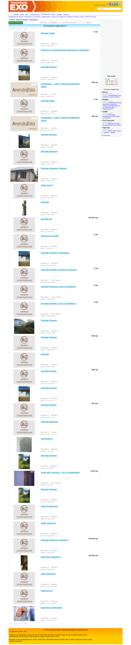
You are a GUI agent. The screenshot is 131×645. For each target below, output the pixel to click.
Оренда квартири (49, 506)
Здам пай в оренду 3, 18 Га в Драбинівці (60, 472)
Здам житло (46, 591)
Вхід (95, 5)
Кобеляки (54, 43)
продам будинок (49, 405)
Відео (22, 14)
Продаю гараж (48, 33)
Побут (82, 17)
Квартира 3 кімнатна (50, 557)
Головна (12, 19)
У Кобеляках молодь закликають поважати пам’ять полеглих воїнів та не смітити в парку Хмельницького (112, 106)
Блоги (53, 14)
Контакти (80, 630)
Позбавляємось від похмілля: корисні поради (112, 96)
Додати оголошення (15, 22)
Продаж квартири (49, 422)
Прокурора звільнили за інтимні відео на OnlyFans (111, 116)
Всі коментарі (106, 135)
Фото (27, 14)
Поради (59, 14)
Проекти (66, 14)
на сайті (52, 630)
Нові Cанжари (56, 280)
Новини (16, 14)
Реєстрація (102, 5)
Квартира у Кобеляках (51, 607)
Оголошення (45, 14)
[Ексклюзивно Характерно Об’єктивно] (19, 6)
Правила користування (68, 630)
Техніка (76, 17)
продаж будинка (48, 371)
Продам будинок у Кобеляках (55, 253)
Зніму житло (47, 185)
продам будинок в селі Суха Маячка (58, 303)
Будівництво (46, 17)
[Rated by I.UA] (118, 636)
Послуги (93, 17)
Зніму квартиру (48, 523)
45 (25, 28)
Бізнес (21, 17)
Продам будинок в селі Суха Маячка (58, 286)
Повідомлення (13, 17)
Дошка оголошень (22, 19)
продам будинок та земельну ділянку (59, 270)
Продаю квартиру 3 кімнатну (55, 540)
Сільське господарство (58, 17)
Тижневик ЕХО (35, 14)
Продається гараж (49, 236)
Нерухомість (29, 17)
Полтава (54, 94)
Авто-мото (37, 17)
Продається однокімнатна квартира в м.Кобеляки (65, 50)
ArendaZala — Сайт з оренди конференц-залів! (60, 85)
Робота (87, 17)
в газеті (57, 630)
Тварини (70, 17)
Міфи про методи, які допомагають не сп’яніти (112, 124)
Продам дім (46, 219)
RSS (86, 630)
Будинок (45, 202)
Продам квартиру (49, 151)
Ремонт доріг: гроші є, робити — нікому (112, 131)
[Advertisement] (111, 46)
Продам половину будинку (54, 168)
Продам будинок (49, 67)
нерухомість (47, 439)
